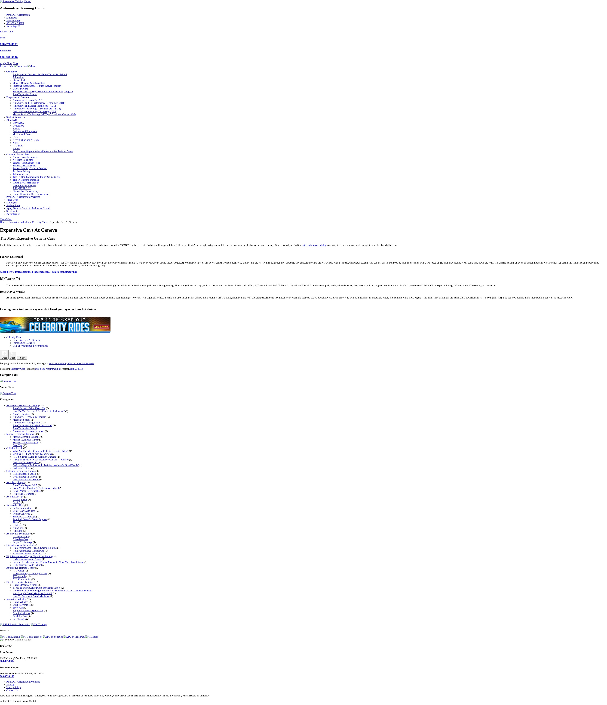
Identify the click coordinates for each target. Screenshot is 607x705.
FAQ (15, 137)
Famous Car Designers (24, 343)
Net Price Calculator (23, 159)
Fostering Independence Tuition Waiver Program (37, 85)
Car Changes (19, 619)
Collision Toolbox (22, 468)
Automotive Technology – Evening (37, 108)
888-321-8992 (9, 44)
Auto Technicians (21, 414)
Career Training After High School (30, 573)
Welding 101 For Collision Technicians (32, 454)
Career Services (20, 88)
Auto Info (17, 530)
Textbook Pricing (21, 171)
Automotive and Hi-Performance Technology (39, 103)
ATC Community (21, 579)
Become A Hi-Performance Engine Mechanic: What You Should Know (48, 562)
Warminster (5, 51)
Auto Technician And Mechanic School (32, 425)
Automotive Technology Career (28, 431)
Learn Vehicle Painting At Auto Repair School (36, 488)
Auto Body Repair (15, 482)
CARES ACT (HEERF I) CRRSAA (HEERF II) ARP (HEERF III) (26, 185)
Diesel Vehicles (20, 602)
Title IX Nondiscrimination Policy (36, 177)
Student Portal (13, 20)
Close (15, 63)
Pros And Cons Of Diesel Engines (30, 519)
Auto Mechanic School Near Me (29, 408)
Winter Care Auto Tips (24, 510)
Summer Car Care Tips (24, 516)
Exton (2, 38)
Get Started (12, 71)
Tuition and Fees (21, 174)
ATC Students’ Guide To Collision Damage (34, 456)
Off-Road (17, 525)
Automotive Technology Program (29, 417)
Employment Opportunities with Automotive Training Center (43, 151)
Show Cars (18, 607)
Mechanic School (21, 419)
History (16, 128)
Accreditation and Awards (26, 140)
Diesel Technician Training (19, 582)
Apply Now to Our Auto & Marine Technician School (40, 74)
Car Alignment (20, 499)
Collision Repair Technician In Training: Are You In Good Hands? (46, 465)
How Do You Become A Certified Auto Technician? (39, 411)
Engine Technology (22, 542)
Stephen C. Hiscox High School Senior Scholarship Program (43, 91)
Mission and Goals (22, 134)
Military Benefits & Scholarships (29, 83)
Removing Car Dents (23, 493)
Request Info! (7, 66)
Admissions (18, 77)
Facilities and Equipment (25, 131)
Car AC (16, 502)
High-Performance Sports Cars (28, 610)
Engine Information (22, 508)
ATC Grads (18, 570)
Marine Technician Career (26, 439)
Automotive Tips (14, 505)
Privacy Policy (13, 687)
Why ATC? (18, 122)
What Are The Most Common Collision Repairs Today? (40, 451)
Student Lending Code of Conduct (30, 168)
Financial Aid (19, 80)
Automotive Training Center (20, 567)
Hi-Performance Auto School (27, 565)
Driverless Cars (20, 539)
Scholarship (12, 211)
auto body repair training (314, 245)
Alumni (16, 148)
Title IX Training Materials (26, 179)
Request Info (6, 31)
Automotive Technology (27, 100)
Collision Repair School (25, 473)
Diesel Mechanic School (25, 585)
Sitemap (10, 684)
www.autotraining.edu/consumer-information (71, 363)
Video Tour (12, 199)
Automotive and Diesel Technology (34, 105)
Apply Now (6, 63)
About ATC (12, 120)
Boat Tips (17, 445)
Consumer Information (17, 154)
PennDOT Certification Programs (23, 197)
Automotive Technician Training (22, 405)
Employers (11, 17)
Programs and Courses (17, 97)
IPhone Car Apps (21, 513)
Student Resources (15, 117)
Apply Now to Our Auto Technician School (28, 208)
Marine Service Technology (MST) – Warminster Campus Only (44, 114)
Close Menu (6, 219)
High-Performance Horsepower (28, 550)
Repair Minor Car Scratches (26, 491)
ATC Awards (19, 576)
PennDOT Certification (18, 14)
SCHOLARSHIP (15, 23)
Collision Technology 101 (26, 462)
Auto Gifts (18, 528)
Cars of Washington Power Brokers (30, 345)
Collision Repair (14, 448)
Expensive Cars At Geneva (26, 340)
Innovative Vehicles (16, 599)
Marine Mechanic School (25, 436)
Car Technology (21, 536)
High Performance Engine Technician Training (29, 556)
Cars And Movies (21, 613)
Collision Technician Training (21, 471)
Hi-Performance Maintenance (27, 553)
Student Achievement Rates (26, 162)
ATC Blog (18, 145)
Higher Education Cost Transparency (31, 194)
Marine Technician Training (20, 434)
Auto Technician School (25, 428)
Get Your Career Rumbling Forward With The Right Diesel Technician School (52, 590)
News (15, 142)
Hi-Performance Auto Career (27, 559)
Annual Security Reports (25, 157)
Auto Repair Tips (15, 496)
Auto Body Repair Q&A (25, 485)
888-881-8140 (9, 57)
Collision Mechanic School (26, 479)
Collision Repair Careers (25, 476)
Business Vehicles (22, 604)
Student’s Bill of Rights (24, 165)
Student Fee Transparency (26, 191)
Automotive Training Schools (27, 422)
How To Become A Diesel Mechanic (31, 596)
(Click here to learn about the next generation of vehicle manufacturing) (38, 271)
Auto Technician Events (25, 94)
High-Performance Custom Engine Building (35, 548)
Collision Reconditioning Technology (35, 111)
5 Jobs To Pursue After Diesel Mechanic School (36, 587)
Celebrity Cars (13, 337)
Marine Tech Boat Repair (25, 442)
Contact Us (18, 125)
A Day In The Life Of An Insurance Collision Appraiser (40, 459)
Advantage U (13, 26)
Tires (15, 522)
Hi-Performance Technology (20, 545)
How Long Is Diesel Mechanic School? (32, 593)
